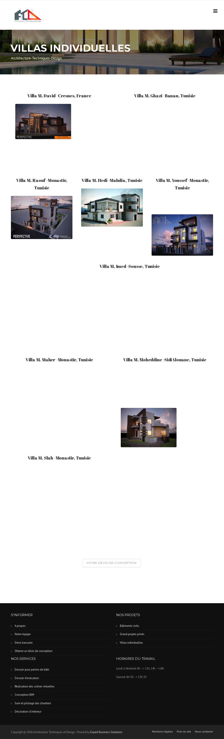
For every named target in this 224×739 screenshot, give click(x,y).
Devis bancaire (24, 643)
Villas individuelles (131, 643)
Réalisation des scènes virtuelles (34, 686)
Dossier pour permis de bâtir (32, 669)
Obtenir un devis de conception (33, 651)
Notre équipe (23, 634)
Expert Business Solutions (106, 732)
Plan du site (184, 731)
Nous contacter (204, 731)
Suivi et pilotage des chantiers (33, 703)
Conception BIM (24, 695)
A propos (20, 626)
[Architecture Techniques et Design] (26, 15)
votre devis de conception (111, 562)
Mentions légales (162, 731)
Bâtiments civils (129, 626)
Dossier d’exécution (27, 678)
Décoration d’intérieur (28, 711)
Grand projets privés (132, 634)
